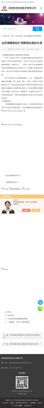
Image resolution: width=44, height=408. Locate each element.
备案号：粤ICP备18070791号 (19, 403)
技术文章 (19, 36)
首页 (12, 36)
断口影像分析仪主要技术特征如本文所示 (24, 344)
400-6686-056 (40, 302)
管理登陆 (33, 403)
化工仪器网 (18, 405)
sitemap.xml (27, 405)
